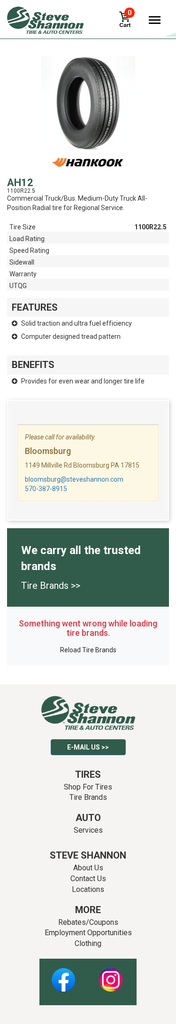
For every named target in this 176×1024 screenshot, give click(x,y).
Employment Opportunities (88, 932)
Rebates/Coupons (88, 922)
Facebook (63, 974)
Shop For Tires (88, 786)
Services (88, 830)
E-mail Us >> (88, 747)
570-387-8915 (46, 488)
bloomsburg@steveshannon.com (74, 479)
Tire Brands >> (50, 585)
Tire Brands (88, 797)
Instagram (110, 974)
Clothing (88, 943)
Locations (88, 889)
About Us (88, 867)
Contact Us (88, 878)
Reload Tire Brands (88, 650)
